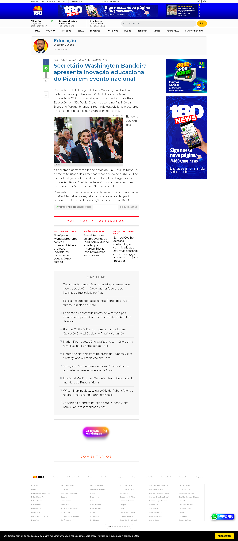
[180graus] (38, 10)
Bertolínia (35, 520)
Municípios (112, 31)
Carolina (182, 512)
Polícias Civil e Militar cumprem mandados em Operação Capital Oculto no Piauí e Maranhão (94, 331)
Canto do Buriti (185, 485)
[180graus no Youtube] (204, 1)
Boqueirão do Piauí (97, 489)
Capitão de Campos (186, 493)
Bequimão (35, 512)
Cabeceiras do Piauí (127, 497)
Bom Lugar (65, 512)
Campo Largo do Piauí (158, 501)
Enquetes (199, 477)
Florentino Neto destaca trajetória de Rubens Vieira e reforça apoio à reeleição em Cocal (97, 356)
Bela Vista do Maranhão (40, 493)
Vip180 (157, 31)
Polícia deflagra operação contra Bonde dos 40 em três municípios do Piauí (96, 303)
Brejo (92, 501)
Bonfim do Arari (67, 520)
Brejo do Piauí (95, 508)
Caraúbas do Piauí (186, 505)
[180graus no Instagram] (195, 1)
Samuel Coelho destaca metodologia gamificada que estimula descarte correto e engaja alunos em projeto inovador (125, 246)
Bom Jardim (66, 501)
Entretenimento (73, 477)
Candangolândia (155, 512)
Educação (65, 40)
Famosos (66, 31)
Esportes (95, 31)
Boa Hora (64, 489)
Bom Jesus (65, 505)
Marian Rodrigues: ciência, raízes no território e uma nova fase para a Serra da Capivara (98, 343)
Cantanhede (154, 520)
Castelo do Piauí (185, 520)
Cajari (122, 508)
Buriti (92, 512)
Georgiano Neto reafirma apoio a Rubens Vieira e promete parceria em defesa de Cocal (96, 368)
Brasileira (94, 493)
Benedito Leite (36, 508)
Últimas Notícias (194, 31)
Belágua (34, 489)
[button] (118, 536)
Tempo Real (173, 31)
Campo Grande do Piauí (158, 497)
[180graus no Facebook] (201, 1)
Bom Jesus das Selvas (69, 508)
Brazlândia (94, 497)
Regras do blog (60, 50)
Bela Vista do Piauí (38, 497)
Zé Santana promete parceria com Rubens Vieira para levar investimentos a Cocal (96, 405)
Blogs (127, 31)
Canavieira (153, 508)
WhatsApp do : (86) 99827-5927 (74, 207)
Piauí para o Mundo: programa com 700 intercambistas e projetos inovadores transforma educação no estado (66, 247)
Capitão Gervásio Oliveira (189, 497)
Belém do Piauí (37, 501)
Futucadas (183, 477)
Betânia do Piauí (67, 485)
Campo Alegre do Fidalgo (159, 493)
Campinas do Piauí (156, 489)
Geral (81, 31)
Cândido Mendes (155, 516)
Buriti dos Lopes (126, 485)
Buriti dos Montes (126, 489)
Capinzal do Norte (186, 489)
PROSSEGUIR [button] (224, 536)
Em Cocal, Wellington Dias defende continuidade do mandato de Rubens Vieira (98, 380)
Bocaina (64, 497)
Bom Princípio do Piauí (70, 516)
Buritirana (124, 493)
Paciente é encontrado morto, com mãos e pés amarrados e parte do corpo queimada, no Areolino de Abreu (97, 317)
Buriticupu (94, 520)
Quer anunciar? (77, 1)
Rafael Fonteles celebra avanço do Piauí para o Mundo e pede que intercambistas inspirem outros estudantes (96, 243)
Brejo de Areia (95, 505)
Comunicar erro (128, 207)
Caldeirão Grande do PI (129, 520)
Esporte (104, 477)
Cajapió (123, 505)
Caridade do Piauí (186, 508)
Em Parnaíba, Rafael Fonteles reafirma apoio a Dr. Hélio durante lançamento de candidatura (187, 11)
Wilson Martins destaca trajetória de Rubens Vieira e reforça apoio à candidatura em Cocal (98, 392)
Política (50, 31)
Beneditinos (35, 505)
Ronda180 (142, 31)
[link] (46, 62)
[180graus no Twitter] (198, 1)
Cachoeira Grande (127, 501)
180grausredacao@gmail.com (54, 1)
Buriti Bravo (95, 516)
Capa (37, 31)
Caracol (182, 501)
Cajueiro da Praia (126, 516)
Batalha (34, 485)
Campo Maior (154, 505)
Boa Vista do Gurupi (69, 493)
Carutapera (183, 516)
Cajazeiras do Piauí (127, 512)
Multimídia (148, 477)
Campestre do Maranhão (159, 485)
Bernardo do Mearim (39, 516)
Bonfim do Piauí (96, 485)
